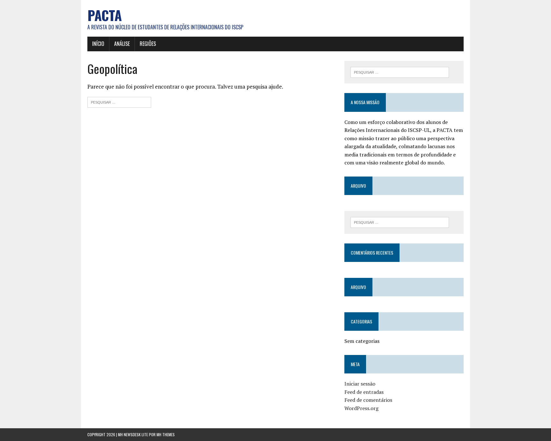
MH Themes (166, 434)
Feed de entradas (364, 391)
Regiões (148, 43)
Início (98, 43)
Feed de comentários (368, 399)
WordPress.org (361, 408)
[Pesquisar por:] (119, 101)
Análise (122, 43)
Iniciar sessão (359, 383)
